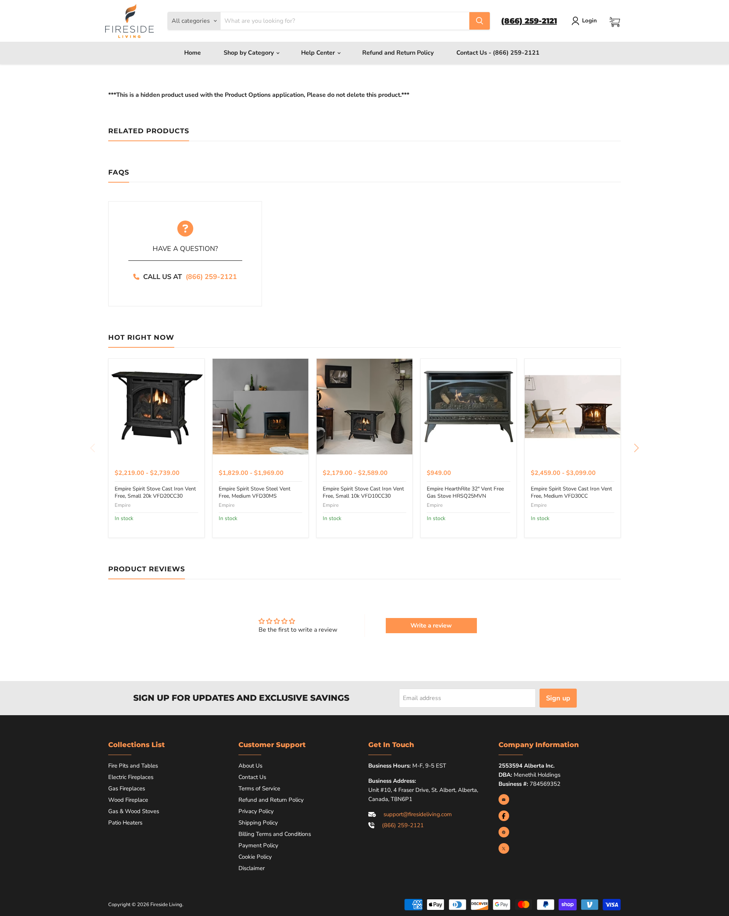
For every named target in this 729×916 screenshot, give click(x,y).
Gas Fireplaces (126, 788)
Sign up (558, 698)
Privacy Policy (256, 811)
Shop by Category (249, 53)
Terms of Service (259, 788)
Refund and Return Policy (398, 53)
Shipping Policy (258, 822)
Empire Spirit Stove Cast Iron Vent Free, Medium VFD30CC (571, 492)
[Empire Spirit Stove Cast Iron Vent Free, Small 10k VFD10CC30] (364, 406)
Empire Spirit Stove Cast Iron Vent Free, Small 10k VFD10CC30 (363, 492)
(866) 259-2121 (211, 276)
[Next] (636, 448)
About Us (250, 765)
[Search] (479, 21)
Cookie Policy (255, 857)
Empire (123, 505)
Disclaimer (251, 868)
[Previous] (93, 448)
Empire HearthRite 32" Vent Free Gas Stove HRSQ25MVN (465, 492)
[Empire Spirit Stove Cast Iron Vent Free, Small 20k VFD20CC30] (156, 406)
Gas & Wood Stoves (133, 811)
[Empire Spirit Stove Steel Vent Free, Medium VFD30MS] (260, 406)
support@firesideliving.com (417, 814)
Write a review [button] (431, 625)
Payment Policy (258, 845)
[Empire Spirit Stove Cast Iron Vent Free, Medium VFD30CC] (572, 406)
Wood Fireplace (128, 800)
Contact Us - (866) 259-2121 (498, 53)
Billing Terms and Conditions (274, 834)
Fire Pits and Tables (133, 765)
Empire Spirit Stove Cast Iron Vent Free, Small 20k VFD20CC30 (155, 492)
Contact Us (252, 777)
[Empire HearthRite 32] (468, 406)
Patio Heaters (125, 822)
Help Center (318, 53)
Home (192, 53)
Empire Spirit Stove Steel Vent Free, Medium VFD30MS (254, 492)
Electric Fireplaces (130, 777)
